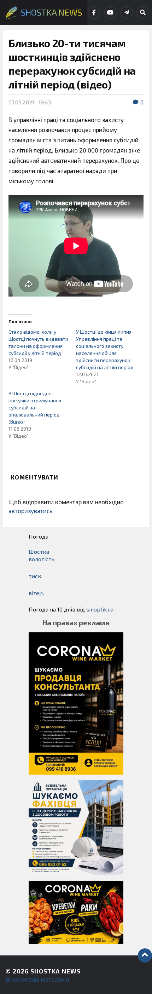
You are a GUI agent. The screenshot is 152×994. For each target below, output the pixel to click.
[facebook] (94, 12)
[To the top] (145, 955)
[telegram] (126, 12)
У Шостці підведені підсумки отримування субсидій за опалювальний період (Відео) (34, 407)
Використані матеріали (37, 979)
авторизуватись (30, 510)
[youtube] (110, 12)
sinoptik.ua (99, 609)
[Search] (142, 12)
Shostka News (55, 971)
